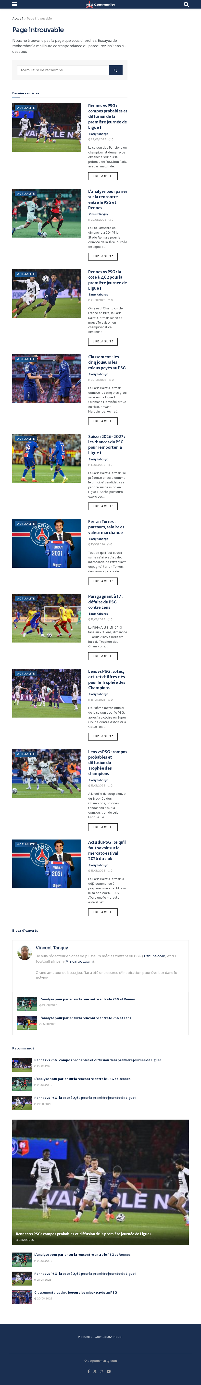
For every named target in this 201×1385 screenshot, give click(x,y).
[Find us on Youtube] (109, 1371)
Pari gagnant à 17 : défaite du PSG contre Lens (105, 602)
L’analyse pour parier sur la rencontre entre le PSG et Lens (85, 1018)
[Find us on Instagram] (101, 1371)
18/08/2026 (97, 544)
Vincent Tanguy (98, 214)
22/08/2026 (98, 139)
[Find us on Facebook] (89, 1371)
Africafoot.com (79, 961)
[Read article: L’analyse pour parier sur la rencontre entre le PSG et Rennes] (46, 213)
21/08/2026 (97, 300)
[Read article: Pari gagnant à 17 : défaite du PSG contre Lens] (46, 618)
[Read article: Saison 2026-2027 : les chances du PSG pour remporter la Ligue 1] (46, 458)
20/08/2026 (98, 380)
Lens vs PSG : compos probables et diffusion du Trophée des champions (107, 762)
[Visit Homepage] (100, 4)
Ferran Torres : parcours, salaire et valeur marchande (106, 527)
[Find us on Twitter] (95, 1371)
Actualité (26, 107)
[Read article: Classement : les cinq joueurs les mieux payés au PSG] (46, 378)
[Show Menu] (14, 4)
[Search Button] (186, 4)
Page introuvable (39, 18)
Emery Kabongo (98, 134)
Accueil (17, 18)
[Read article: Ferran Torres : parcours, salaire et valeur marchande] (46, 543)
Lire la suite (105, 175)
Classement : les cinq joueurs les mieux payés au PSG (107, 362)
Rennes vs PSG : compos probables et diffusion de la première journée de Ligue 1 (107, 116)
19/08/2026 (97, 465)
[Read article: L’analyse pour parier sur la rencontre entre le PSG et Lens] (27, 1023)
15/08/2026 (97, 785)
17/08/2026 (97, 619)
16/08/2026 (97, 699)
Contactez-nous (108, 1337)
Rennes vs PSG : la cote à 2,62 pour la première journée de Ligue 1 (85, 1098)
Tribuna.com (154, 956)
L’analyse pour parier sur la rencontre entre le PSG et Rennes (87, 999)
